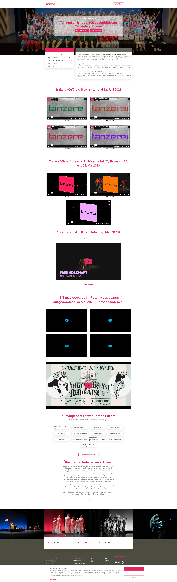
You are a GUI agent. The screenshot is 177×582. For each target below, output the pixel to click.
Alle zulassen (134, 568)
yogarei (95, 487)
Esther (70, 54)
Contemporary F (57, 66)
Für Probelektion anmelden (79, 563)
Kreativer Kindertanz (115, 427)
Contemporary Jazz (115, 433)
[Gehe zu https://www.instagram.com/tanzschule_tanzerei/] (123, 562)
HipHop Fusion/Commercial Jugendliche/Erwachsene (87, 445)
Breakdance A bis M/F (79, 427)
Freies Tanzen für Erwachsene (79, 439)
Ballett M (55, 57)
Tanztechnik (62, 439)
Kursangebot (94, 558)
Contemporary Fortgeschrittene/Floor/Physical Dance (97, 439)
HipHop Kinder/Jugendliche (115, 439)
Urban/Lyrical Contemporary (79, 433)
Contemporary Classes (97, 433)
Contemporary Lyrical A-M (60, 54)
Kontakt (107, 560)
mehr (117, 59)
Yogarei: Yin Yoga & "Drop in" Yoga (61, 427)
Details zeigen (53, 579)
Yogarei (107, 561)
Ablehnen (134, 577)
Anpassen (133, 573)
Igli (70, 57)
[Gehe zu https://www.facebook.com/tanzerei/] (116, 562)
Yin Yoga (55, 63)
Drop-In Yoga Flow (58, 60)
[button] (118, 4)
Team (92, 560)
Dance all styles (97, 427)
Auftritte (93, 561)
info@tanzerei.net (77, 560)
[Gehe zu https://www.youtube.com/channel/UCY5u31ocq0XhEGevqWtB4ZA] (119, 562)
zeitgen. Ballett (61, 433)
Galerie (106, 558)
